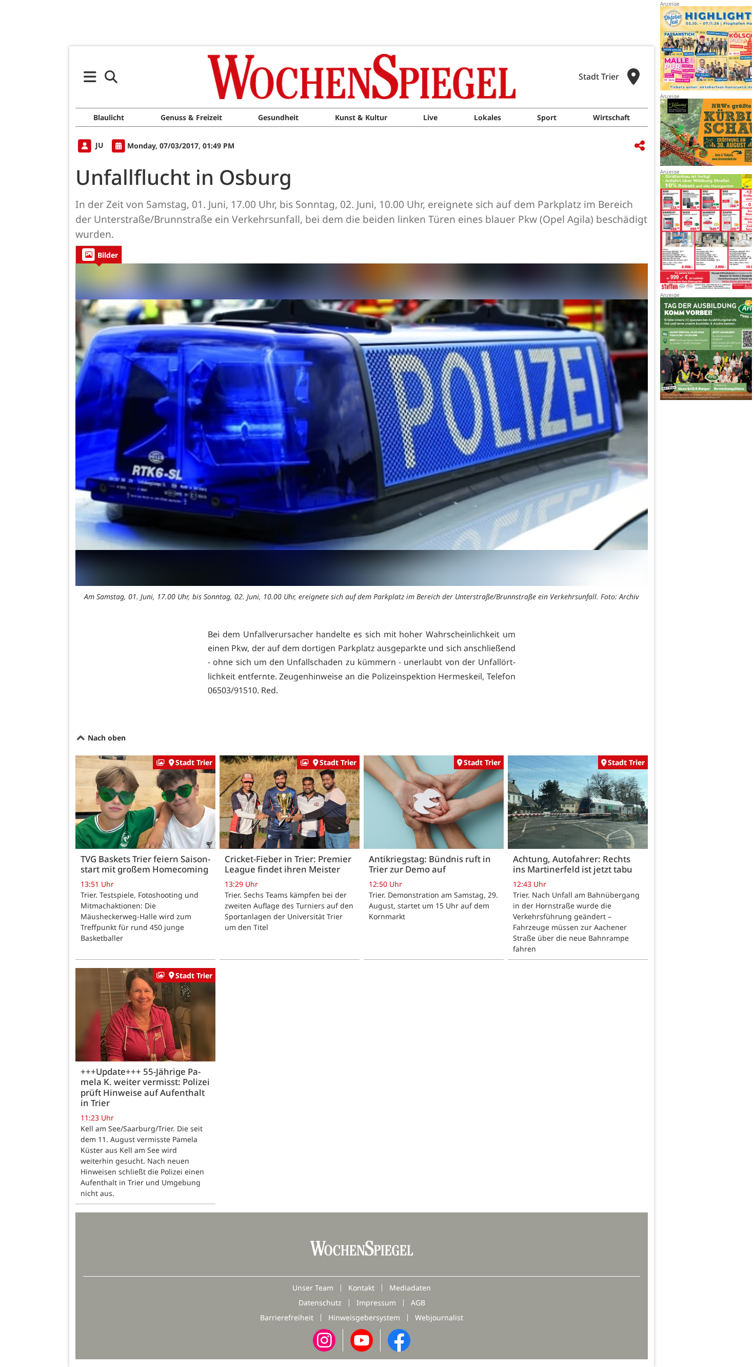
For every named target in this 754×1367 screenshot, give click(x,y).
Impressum (376, 1302)
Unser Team (312, 1288)
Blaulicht (108, 117)
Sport (547, 117)
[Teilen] (639, 146)
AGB (418, 1302)
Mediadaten (410, 1288)
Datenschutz (320, 1302)
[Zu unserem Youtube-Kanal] (361, 1339)
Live (430, 117)
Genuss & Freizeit (191, 117)
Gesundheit (278, 117)
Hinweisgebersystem (364, 1317)
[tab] (98, 254)
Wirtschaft (611, 117)
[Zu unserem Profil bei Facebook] (399, 1339)
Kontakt (361, 1288)
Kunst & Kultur (361, 117)
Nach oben (106, 738)
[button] (90, 77)
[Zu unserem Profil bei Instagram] (324, 1339)
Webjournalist (439, 1317)
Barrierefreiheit (286, 1317)
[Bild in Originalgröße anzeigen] (361, 424)
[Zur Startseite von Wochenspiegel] (361, 76)
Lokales (487, 117)
